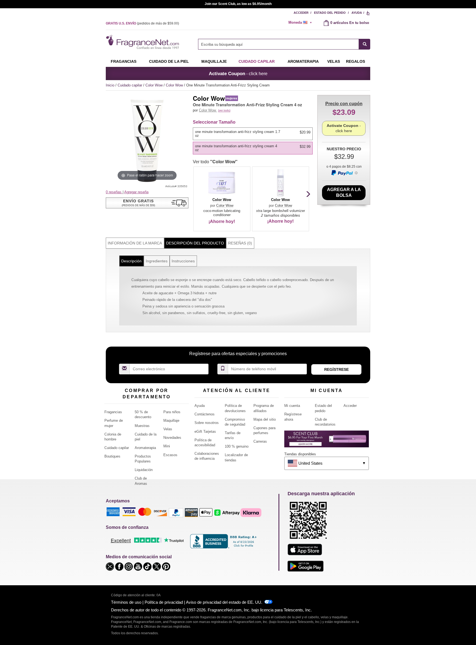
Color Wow (154, 85)
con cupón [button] (344, 103)
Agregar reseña (136, 192)
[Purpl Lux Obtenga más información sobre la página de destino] (326, 441)
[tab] (135, 243)
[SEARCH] (364, 44)
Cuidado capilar (257, 61)
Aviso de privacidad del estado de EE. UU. (224, 602)
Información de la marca (135, 243)
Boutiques (112, 456)
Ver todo (215, 161)
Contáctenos (204, 414)
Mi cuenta (292, 406)
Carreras (260, 441)
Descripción (131, 261)
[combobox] (284, 44)
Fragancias (123, 61)
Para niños (171, 412)
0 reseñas (114, 192)
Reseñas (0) (240, 243)
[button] (147, 202)
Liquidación (144, 470)
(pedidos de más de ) (142, 23)
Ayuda (356, 12)
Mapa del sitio (264, 419)
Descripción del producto (195, 243)
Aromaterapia (145, 448)
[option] (253, 133)
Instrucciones (183, 261)
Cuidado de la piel (169, 61)
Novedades (172, 438)
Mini (166, 446)
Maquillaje (214, 61)
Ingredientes (156, 261)
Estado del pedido (330, 12)
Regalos (355, 61)
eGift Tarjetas (205, 431)
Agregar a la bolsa (344, 192)
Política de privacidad (164, 602)
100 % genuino (236, 446)
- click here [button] (238, 73)
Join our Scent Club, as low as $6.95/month (238, 4)
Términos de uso (126, 602)
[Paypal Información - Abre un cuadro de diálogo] (344, 173)
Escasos (170, 455)
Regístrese (336, 369)
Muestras (142, 426)
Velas (167, 429)
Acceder (301, 12)
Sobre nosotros (206, 423)
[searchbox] (278, 44)
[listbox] (254, 141)
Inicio (110, 85)
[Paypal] (176, 512)
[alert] (301, 23)
